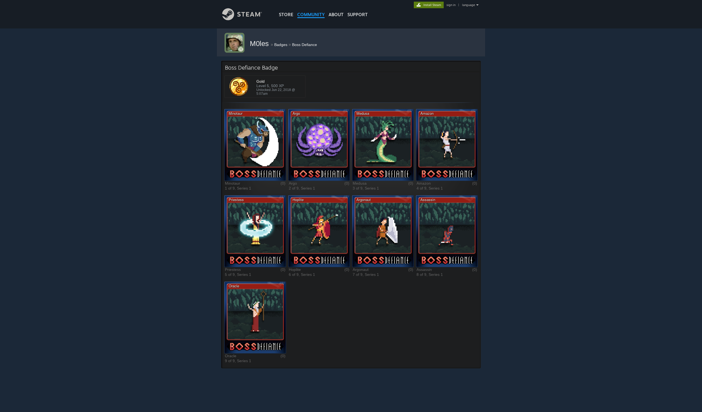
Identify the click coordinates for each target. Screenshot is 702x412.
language (468, 5)
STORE (286, 14)
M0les (260, 43)
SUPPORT (357, 14)
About (336, 14)
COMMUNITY (311, 14)
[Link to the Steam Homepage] (242, 18)
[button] (255, 145)
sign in (450, 5)
